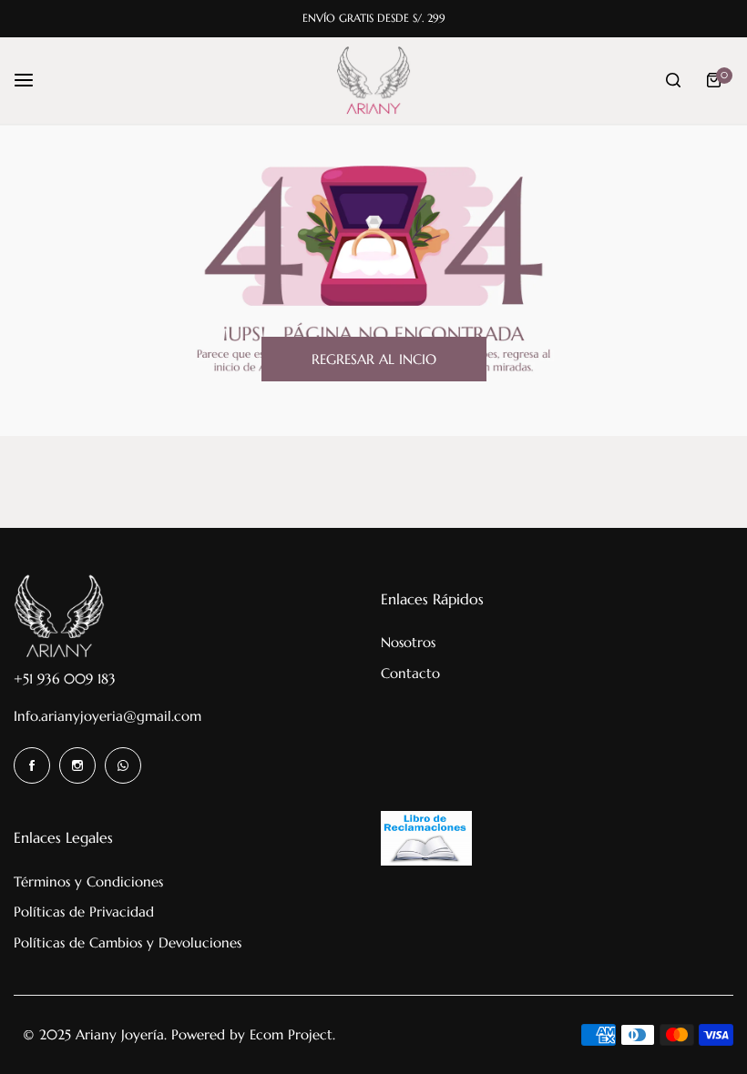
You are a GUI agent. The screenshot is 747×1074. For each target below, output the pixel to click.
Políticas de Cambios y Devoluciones (127, 942)
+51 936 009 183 (65, 678)
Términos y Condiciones (88, 881)
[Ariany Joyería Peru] (373, 81)
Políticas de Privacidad (84, 911)
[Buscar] (673, 80)
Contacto (410, 673)
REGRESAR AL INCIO (374, 359)
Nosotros (408, 642)
